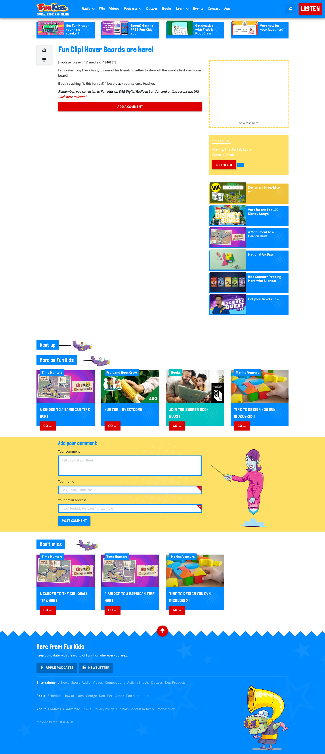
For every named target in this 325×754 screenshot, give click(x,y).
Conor (119, 696)
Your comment (69, 451)
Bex (110, 696)
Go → (47, 425)
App (227, 8)
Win (102, 8)
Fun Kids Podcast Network (135, 709)
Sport (75, 682)
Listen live (224, 165)
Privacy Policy (104, 709)
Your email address (72, 500)
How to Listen (74, 696)
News (65, 682)
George (91, 696)
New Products (175, 682)
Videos (114, 8)
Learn (180, 8)
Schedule (54, 696)
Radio (86, 8)
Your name (66, 481)
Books (167, 8)
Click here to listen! (72, 97)
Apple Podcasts (59, 667)
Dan (102, 696)
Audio (86, 682)
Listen (310, 9)
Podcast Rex (166, 709)
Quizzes (152, 8)
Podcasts (131, 8)
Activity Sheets (138, 682)
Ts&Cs (86, 709)
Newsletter (98, 667)
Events (198, 8)
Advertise (73, 709)
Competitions (115, 682)
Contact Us (56, 709)
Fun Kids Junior (138, 696)
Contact (214, 8)
